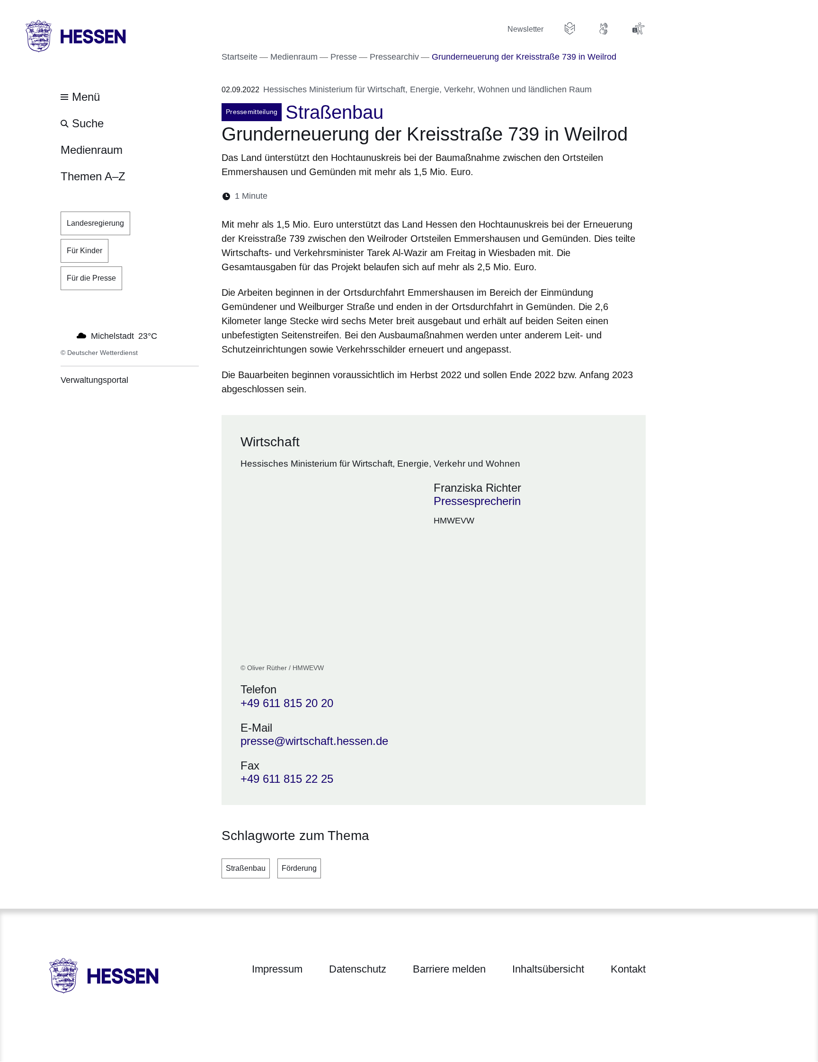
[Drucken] (356, 196)
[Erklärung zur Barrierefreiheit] (638, 28)
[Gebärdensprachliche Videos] (604, 28)
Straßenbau (246, 868)
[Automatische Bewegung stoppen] (66, 335)
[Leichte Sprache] (570, 28)
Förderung (299, 868)
